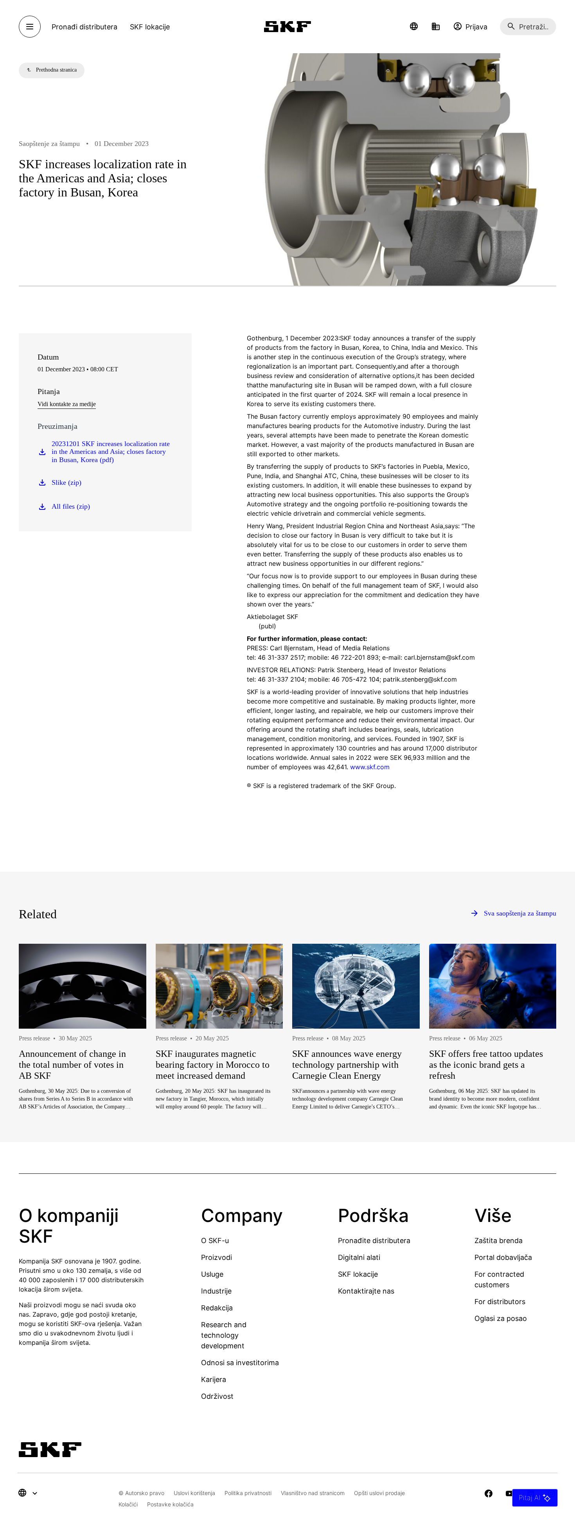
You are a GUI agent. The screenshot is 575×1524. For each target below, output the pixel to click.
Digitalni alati (359, 1257)
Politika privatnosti (248, 1493)
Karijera (213, 1379)
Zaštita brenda (498, 1240)
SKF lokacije (358, 1274)
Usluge (212, 1274)
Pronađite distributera (374, 1240)
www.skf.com (370, 767)
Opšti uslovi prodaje (379, 1493)
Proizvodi (216, 1257)
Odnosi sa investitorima (240, 1362)
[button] (414, 27)
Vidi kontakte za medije (67, 404)
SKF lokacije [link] (150, 27)
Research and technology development (223, 1335)
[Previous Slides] (39, 1052)
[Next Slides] (535, 1052)
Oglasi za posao (500, 1318)
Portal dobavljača (503, 1257)
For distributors (499, 1301)
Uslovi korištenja (194, 1493)
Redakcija (217, 1308)
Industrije (216, 1291)
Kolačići (128, 1504)
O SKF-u (215, 1240)
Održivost (217, 1396)
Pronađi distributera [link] (84, 27)
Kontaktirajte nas (366, 1291)
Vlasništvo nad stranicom (313, 1493)
